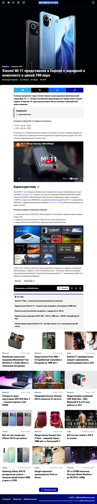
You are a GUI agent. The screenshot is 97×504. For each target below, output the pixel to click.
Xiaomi (18, 281)
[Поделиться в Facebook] (57, 90)
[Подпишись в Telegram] (8, 2)
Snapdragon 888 (26, 195)
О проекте (6, 499)
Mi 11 (26, 99)
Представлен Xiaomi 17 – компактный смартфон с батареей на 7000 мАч (45, 306)
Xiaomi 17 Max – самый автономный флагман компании (39, 301)
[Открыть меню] (3, 2)
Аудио (35, 80)
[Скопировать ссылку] (74, 90)
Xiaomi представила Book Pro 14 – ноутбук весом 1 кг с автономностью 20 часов (46, 325)
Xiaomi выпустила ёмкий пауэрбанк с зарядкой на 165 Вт (39, 311)
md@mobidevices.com (87, 501)
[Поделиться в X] (39, 90)
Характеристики (24, 114)
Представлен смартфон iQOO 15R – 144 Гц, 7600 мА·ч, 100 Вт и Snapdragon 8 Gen (47, 317)
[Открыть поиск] (93, 2)
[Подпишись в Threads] (18, 2)
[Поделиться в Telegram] (22, 90)
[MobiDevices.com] (48, 3)
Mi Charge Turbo (54, 202)
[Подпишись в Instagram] (23, 2)
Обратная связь (30, 499)
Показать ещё (50, 490)
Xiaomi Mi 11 (29, 281)
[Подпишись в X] (13, 2)
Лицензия (17, 499)
